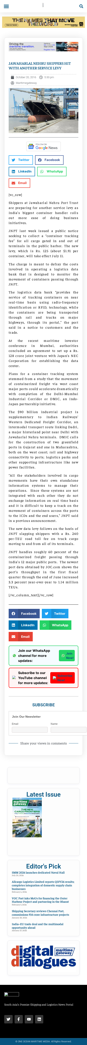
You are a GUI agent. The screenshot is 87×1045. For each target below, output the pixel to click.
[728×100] (43, 27)
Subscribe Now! (64, 678)
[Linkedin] (39, 1019)
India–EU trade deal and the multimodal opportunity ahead (37, 925)
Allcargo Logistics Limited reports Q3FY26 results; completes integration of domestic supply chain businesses (43, 885)
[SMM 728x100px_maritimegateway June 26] (43, 50)
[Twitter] (8, 1019)
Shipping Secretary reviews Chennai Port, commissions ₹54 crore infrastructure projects (40, 912)
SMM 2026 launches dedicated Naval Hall (38, 872)
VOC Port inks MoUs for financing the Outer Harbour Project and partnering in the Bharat (40, 900)
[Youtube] (29, 1019)
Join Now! (70, 656)
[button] (6, 6)
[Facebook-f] (19, 1019)
